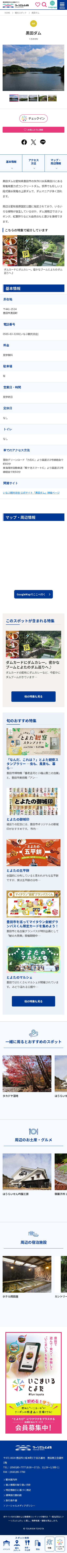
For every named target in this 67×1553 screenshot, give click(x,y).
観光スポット (21, 12)
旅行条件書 (11, 1500)
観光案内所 (11, 1479)
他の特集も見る (33, 696)
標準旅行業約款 (14, 1495)
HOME (7, 12)
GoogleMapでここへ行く (31, 594)
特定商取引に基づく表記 (18, 1490)
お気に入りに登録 (35, 129)
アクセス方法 (33, 161)
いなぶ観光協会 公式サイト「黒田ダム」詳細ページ (31, 492)
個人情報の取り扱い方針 (18, 1484)
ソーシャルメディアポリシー (20, 1505)
